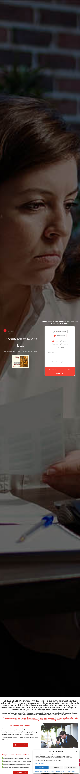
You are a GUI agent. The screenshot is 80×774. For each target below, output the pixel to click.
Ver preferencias (71, 767)
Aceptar (41, 767)
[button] (77, 751)
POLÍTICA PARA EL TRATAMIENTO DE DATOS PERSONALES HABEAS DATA (60, 771)
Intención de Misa (52, 352)
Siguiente (59, 373)
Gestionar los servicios (40, 763)
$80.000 (65, 341)
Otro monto (61, 347)
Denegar (56, 767)
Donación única (60, 335)
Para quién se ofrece (53, 362)
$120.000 (56, 344)
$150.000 (65, 344)
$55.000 (57, 341)
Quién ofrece (64, 362)
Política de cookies (39, 771)
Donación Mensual (61, 331)
